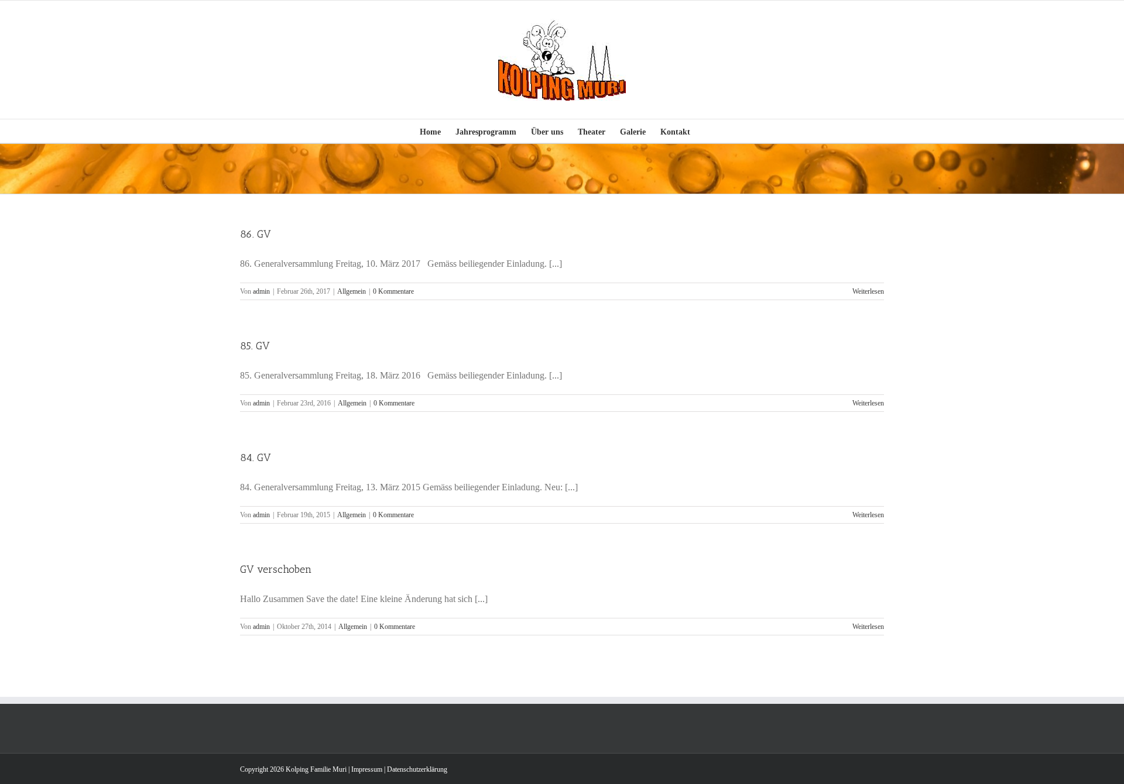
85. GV (255, 345)
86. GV (255, 234)
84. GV (255, 457)
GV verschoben (275, 569)
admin (261, 291)
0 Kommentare (393, 291)
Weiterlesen (868, 291)
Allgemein (351, 291)
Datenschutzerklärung (417, 769)
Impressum (366, 769)
